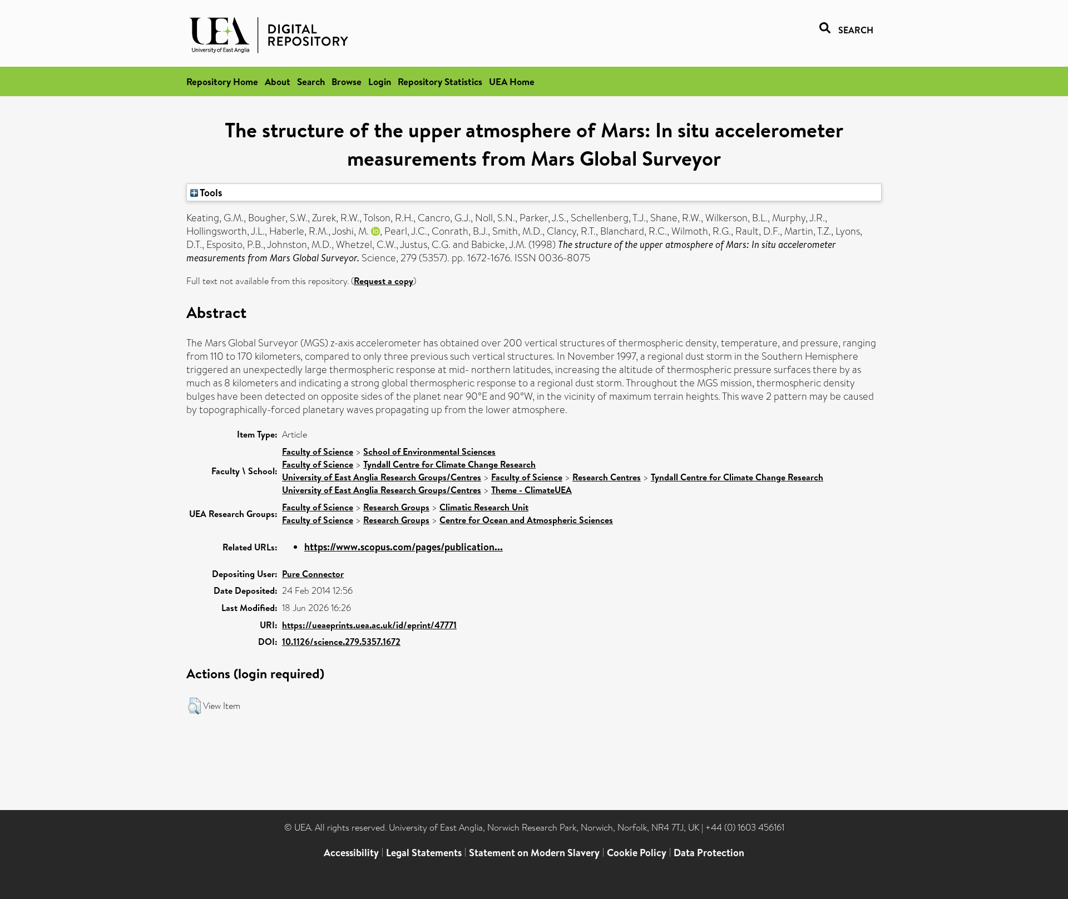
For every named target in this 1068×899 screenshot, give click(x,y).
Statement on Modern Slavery (534, 853)
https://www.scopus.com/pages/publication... (403, 547)
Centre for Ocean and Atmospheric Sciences (526, 520)
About (277, 81)
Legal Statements (424, 853)
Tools (210, 192)
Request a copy (383, 281)
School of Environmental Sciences (429, 451)
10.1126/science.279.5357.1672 (341, 641)
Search (311, 81)
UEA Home (512, 81)
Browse (347, 81)
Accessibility (351, 853)
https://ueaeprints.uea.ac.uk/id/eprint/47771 (369, 625)
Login (379, 81)
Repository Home (222, 81)
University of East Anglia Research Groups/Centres (381, 477)
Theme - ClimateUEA (531, 490)
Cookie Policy (636, 853)
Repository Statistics (440, 81)
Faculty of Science (317, 451)
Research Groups (396, 507)
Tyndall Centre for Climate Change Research (449, 464)
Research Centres (606, 477)
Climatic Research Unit (483, 507)
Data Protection (709, 853)
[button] (194, 706)
